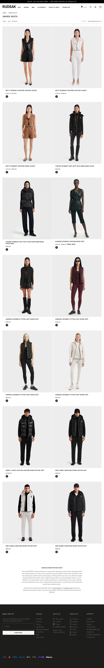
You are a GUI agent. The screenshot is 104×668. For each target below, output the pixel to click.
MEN (33, 7)
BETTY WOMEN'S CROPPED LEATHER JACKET (21, 90)
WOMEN (26, 7)
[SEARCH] (91, 7)
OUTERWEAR (42, 7)
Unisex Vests (13, 13)
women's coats (68, 588)
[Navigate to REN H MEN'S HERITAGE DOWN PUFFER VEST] (77, 467)
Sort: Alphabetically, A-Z (94, 21)
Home (4, 13)
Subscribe (18, 632)
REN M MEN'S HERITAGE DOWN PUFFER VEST (71, 546)
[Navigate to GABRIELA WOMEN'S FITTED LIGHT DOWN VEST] (27, 316)
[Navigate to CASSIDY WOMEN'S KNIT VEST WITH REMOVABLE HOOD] (77, 163)
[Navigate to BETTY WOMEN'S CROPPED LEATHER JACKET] (27, 87)
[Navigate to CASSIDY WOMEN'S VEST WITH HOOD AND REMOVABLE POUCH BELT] (27, 239)
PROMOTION (66, 7)
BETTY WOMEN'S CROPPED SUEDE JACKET (20, 166)
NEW (19, 7)
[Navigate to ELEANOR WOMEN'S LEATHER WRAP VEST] (77, 238)
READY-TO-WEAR (54, 7)
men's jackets (57, 588)
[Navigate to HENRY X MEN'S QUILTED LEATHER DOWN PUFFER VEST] (27, 467)
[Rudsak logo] (9, 6)
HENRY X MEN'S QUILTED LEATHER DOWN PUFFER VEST (25, 470)
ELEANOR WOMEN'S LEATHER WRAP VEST (69, 241)
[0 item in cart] (100, 7)
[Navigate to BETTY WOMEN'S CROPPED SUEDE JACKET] (27, 163)
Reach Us (56, 614)
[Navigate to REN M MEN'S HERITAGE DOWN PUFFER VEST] (77, 543)
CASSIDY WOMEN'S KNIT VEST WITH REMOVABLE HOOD (74, 166)
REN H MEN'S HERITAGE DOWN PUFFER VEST (71, 470)
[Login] (95, 7)
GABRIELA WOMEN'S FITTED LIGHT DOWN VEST (22, 319)
